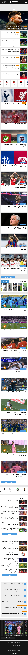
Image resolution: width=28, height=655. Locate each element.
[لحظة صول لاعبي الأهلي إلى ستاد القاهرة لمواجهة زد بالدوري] (5, 287)
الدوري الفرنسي (23, 204)
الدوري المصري (23, 266)
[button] (3, 287)
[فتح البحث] (2, 2)
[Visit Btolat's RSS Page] (8, 646)
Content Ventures (13, 652)
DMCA (15, 648)
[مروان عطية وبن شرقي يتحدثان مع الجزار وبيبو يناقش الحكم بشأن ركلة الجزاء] (25, 287)
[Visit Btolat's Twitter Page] (17, 646)
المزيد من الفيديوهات (8, 482)
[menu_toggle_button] (26, 1)
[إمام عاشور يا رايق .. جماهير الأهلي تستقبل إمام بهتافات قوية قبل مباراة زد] (20, 287)
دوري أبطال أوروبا (23, 224)
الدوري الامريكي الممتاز (22, 451)
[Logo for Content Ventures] (14, 653)
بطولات (14, 644)
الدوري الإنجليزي (23, 121)
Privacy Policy (10, 648)
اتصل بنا (19, 648)
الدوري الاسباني (23, 162)
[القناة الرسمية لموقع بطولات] (10, 646)
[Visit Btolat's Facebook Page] (19, 646)
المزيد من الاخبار (8, 277)
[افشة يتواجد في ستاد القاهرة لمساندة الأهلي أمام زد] (15, 287)
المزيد (5, 281)
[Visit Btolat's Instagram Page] (13, 646)
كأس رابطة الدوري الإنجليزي (21, 100)
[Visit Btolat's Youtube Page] (15, 646)
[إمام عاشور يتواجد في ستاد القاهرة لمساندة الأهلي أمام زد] (10, 287)
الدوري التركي (23, 142)
